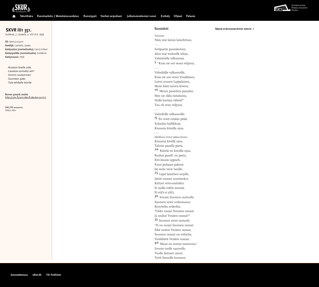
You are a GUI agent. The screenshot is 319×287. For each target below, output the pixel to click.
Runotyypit (90, 16)
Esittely (165, 16)
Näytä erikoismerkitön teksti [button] (233, 28)
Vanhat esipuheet (111, 16)
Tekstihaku (26, 16)
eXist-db (37, 275)
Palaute (190, 16)
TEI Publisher (53, 275)
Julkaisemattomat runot (141, 16)
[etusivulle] (14, 15)
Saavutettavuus (19, 275)
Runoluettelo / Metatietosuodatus (58, 16)
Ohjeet (178, 16)
